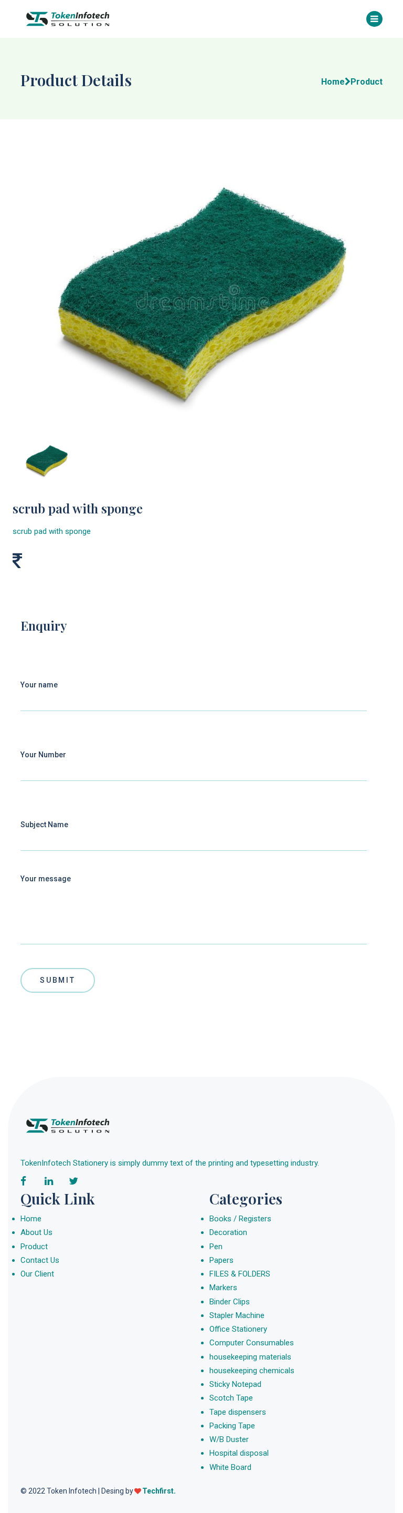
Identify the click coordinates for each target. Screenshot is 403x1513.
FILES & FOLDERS (239, 1274)
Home (30, 1218)
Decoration (228, 1232)
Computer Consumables (251, 1342)
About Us (36, 1232)
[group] (201, 293)
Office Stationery (238, 1329)
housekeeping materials (250, 1357)
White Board (230, 1467)
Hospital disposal (239, 1453)
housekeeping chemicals (251, 1370)
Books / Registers (240, 1218)
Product (34, 1246)
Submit (58, 980)
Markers (223, 1287)
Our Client (37, 1274)
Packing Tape (232, 1425)
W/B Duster (229, 1439)
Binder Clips (229, 1301)
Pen (215, 1246)
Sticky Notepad (235, 1384)
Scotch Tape (231, 1398)
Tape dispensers (237, 1412)
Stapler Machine (236, 1315)
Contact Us (39, 1260)
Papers (221, 1260)
